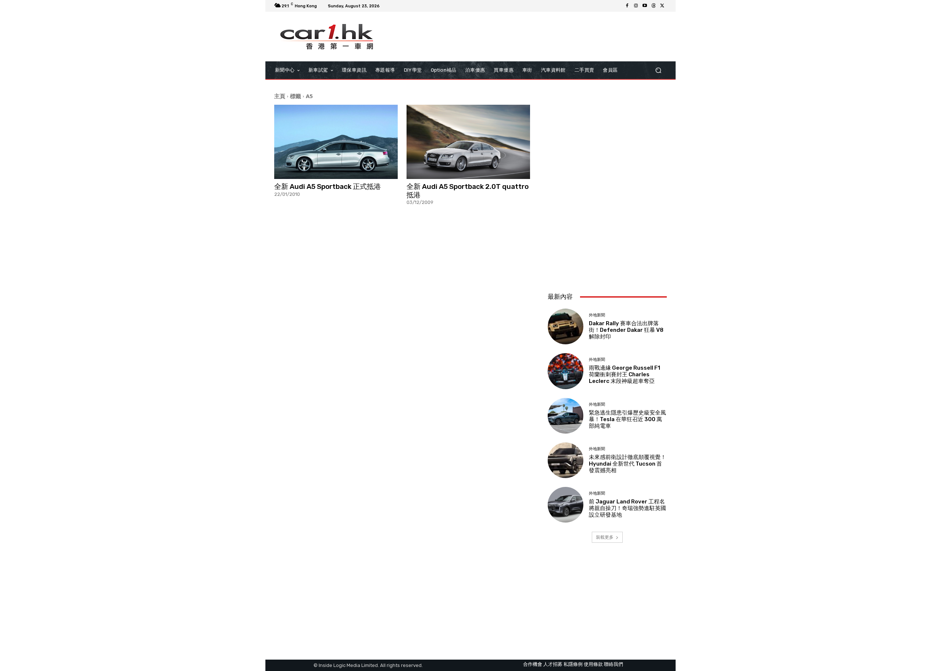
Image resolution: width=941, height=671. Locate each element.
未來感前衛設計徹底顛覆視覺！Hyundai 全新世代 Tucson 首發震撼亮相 (627, 464)
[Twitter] (662, 5)
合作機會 (532, 664)
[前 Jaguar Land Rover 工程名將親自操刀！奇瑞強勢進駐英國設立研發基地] (565, 505)
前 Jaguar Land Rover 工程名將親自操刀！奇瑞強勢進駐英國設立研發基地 (627, 508)
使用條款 (593, 664)
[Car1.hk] (327, 36)
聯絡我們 (613, 664)
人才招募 (552, 664)
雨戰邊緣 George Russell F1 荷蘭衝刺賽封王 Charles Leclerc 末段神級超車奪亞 (624, 374)
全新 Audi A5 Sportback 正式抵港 (327, 186)
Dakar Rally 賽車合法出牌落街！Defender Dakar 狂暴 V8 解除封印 (626, 330)
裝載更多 (604, 537)
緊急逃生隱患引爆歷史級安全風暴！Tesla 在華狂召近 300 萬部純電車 (627, 419)
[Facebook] (627, 5)
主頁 (279, 96)
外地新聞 (597, 315)
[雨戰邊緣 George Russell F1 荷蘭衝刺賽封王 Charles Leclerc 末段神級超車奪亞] (565, 371)
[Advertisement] (607, 238)
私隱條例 (573, 664)
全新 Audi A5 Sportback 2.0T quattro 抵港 (468, 190)
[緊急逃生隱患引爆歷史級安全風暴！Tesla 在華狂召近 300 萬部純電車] (565, 416)
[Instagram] (635, 5)
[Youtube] (644, 5)
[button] (658, 70)
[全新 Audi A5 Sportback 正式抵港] (336, 142)
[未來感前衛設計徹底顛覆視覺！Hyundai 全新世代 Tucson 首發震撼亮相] (565, 460)
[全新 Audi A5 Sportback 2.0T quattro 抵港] (468, 142)
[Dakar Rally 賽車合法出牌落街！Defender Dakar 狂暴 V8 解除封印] (565, 326)
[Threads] (653, 5)
